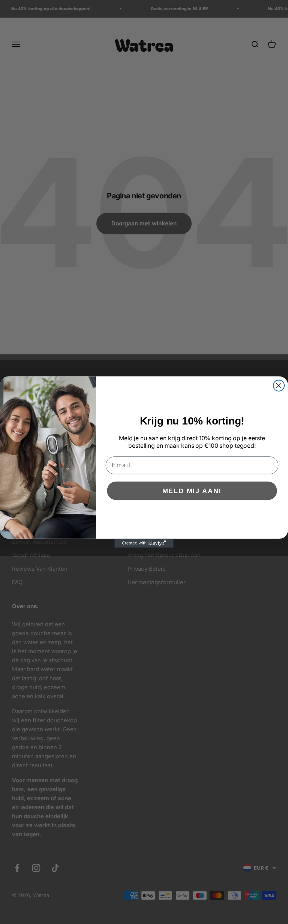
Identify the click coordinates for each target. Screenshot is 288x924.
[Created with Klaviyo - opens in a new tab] (144, 543)
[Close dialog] (279, 385)
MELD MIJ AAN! (192, 491)
